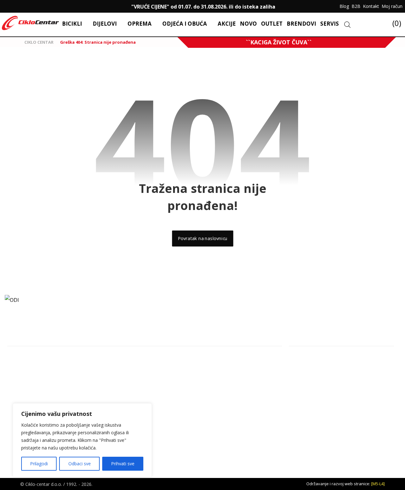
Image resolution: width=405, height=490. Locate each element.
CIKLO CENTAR (38, 42)
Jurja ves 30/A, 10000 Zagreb (41, 358)
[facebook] (7, 6)
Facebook (23, 388)
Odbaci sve (79, 464)
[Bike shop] (30, 23)
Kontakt (304, 358)
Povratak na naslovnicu (202, 238)
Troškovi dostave (313, 419)
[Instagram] (20, 6)
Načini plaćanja (311, 398)
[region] (82, 440)
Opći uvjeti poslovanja (318, 368)
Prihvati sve (122, 464)
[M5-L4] (378, 484)
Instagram (23, 378)
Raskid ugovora (311, 408)
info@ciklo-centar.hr (33, 368)
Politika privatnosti (314, 388)
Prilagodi (39, 464)
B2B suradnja (310, 429)
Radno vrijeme (311, 378)
